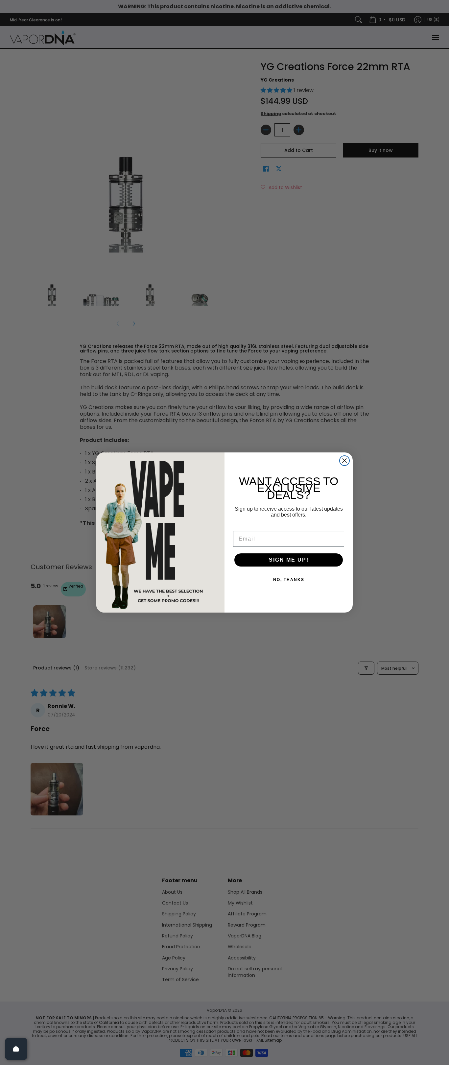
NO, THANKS (288, 579)
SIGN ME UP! (289, 560)
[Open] (16, 1049)
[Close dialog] (344, 461)
